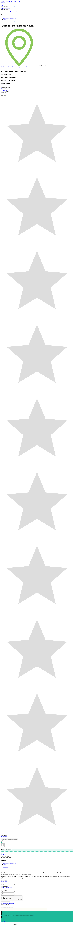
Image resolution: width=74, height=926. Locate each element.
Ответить (3, 921)
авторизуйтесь (4, 836)
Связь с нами (6, 865)
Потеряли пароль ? (8, 887)
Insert (15, 924)
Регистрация (4, 881)
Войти (12, 11)
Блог (2, 5)
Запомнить (5, 886)
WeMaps (3, 89)
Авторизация (4, 889)
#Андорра (19, 67)
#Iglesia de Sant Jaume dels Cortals (9, 67)
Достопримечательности (7, 3)
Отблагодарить (4, 90)
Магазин (5, 867)
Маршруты (3, 2)
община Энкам (25, 67)
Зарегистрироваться (21, 11)
